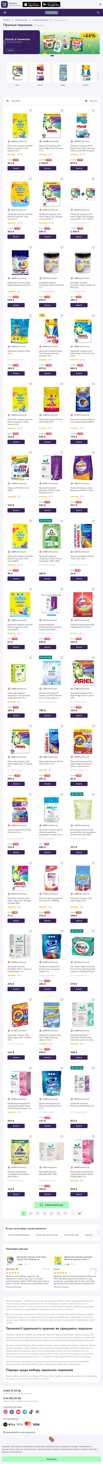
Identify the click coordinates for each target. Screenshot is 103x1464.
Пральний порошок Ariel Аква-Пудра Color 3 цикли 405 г (82, 695)
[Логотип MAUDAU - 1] (51, 12)
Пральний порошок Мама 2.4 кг (19, 352)
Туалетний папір (71, 1235)
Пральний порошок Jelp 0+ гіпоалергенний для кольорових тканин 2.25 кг (51, 832)
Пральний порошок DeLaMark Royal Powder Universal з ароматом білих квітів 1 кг (82, 1037)
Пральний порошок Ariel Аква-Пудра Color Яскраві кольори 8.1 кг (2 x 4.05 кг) (82, 216)
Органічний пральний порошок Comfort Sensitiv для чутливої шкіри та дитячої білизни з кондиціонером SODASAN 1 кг (51, 695)
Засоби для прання (40, 20)
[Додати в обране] (30, 110)
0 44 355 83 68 (12, 1398)
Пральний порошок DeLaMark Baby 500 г (48, 1173)
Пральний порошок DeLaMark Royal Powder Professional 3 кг (49, 490)
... (72, 1213)
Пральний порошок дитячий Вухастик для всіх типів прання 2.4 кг (20, 422)
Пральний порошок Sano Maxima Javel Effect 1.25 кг (82, 489)
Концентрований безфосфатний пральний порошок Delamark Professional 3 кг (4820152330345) (50, 627)
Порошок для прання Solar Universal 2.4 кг (19, 831)
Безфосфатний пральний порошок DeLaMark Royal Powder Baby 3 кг (81, 1174)
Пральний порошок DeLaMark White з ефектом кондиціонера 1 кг (20, 969)
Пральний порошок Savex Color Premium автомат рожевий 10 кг (50, 353)
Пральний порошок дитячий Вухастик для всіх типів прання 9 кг (20, 216)
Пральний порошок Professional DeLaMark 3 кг (82, 1104)
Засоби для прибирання (18, 1235)
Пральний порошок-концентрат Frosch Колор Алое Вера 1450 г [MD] (50, 558)
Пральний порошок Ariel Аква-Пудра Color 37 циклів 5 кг (20, 763)
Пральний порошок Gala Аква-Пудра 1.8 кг (81, 899)
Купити (16, 168)
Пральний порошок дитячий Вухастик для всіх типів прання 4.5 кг (20, 148)
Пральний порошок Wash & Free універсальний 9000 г (82, 420)
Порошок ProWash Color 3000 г (18, 489)
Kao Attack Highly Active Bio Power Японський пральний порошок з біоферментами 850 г (82, 969)
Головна (6, 20)
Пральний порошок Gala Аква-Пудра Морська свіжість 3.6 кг (50, 1037)
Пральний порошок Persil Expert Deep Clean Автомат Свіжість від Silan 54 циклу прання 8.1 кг (82, 148)
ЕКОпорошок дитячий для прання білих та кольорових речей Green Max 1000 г (82, 832)
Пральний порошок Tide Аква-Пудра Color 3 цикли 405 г (19, 1037)
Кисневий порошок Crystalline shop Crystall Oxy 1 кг (51, 285)
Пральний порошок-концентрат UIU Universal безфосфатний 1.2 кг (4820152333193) (19, 695)
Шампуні (89, 1235)
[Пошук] (98, 12)
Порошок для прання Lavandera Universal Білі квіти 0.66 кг (18, 1174)
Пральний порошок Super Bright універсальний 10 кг (19, 284)
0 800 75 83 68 (12, 1390)
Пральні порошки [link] (61, 20)
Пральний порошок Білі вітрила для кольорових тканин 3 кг (49, 969)
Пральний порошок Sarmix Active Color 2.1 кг (50, 762)
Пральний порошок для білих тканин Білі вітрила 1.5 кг (50, 1106)
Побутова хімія (21, 20)
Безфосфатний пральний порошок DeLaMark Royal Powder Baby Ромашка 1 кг (19, 1106)
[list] (5, 1412)
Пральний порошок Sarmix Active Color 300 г (82, 557)
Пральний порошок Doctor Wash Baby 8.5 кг (50, 420)
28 (79, 1213)
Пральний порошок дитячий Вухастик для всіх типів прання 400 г (20, 627)
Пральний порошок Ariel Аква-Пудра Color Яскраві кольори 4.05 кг (50, 216)
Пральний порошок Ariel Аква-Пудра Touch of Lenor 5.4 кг (82, 353)
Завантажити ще (54, 1204)
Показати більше (13, 1287)
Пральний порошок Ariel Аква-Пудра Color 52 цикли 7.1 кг (51, 148)
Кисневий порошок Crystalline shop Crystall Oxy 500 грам (82, 285)
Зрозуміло (52, 1459)
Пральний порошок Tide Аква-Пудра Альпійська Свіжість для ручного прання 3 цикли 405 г (81, 763)
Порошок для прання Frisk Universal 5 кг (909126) (50, 899)
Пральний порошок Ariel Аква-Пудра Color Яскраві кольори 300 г (19, 900)
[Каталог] (5, 12)
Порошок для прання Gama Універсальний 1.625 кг (82, 626)
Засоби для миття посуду (47, 1235)
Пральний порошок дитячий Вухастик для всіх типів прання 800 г (20, 558)
